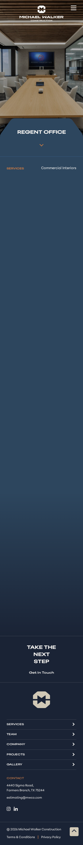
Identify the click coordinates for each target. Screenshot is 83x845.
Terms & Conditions (21, 837)
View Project (41, 144)
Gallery (14, 764)
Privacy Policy (51, 837)
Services (15, 724)
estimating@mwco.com (24, 797)
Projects (16, 754)
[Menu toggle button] (73, 8)
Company (16, 744)
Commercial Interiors (58, 168)
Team (12, 734)
